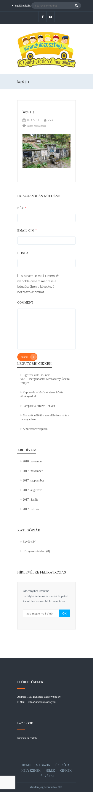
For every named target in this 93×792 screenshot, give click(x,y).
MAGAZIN (43, 765)
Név (22, 208)
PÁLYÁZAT (46, 776)
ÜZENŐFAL (63, 765)
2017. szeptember (33, 480)
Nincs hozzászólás (36, 125)
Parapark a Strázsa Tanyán (39, 406)
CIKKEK (66, 770)
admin (51, 120)
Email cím (27, 230)
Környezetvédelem (34, 551)
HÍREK (50, 770)
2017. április (30, 499)
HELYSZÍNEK (30, 770)
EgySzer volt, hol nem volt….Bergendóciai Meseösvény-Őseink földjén (45, 378)
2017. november (33, 471)
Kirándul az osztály (27, 737)
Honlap (23, 253)
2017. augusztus (32, 490)
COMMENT (25, 302)
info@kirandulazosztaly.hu (42, 701)
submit (24, 356)
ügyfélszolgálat (22, 5)
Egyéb (26, 541)
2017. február (31, 509)
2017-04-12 (33, 120)
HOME (26, 765)
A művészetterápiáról (35, 429)
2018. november (33, 461)
